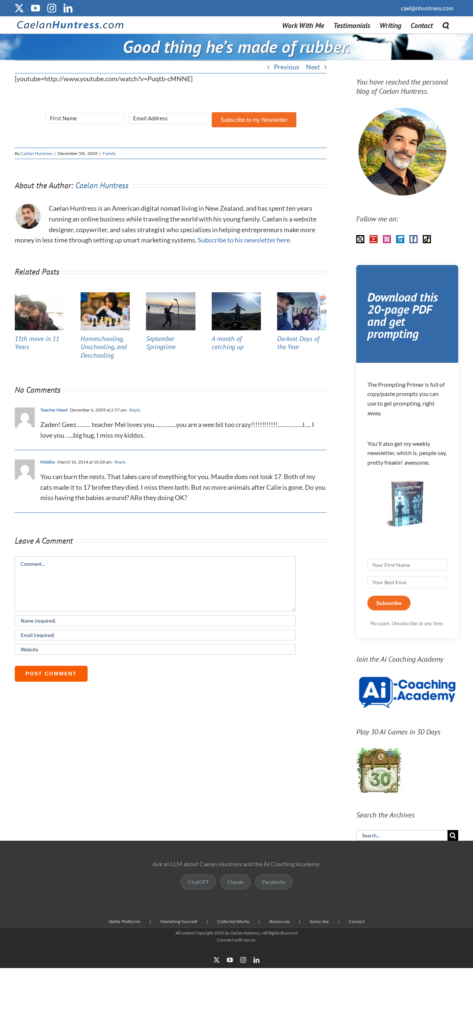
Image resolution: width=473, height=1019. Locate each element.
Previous (286, 67)
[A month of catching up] (236, 296)
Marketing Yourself (178, 921)
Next (313, 67)
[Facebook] (413, 239)
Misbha (47, 462)
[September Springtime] (170, 296)
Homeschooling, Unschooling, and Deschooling (104, 346)
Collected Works (233, 921)
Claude (235, 882)
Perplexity (274, 882)
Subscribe (319, 921)
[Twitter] (360, 239)
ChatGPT (198, 882)
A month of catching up (228, 342)
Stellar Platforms (124, 921)
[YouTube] (374, 239)
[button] (445, 25)
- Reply (133, 410)
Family (109, 153)
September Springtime (161, 342)
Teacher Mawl (53, 410)
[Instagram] (387, 239)
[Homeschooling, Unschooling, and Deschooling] (105, 296)
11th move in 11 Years (37, 342)
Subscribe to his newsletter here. (244, 240)
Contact (356, 921)
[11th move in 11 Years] (39, 296)
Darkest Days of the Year (298, 342)
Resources (279, 921)
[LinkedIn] (400, 239)
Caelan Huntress (36, 153)
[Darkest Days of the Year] (302, 296)
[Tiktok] (427, 239)
